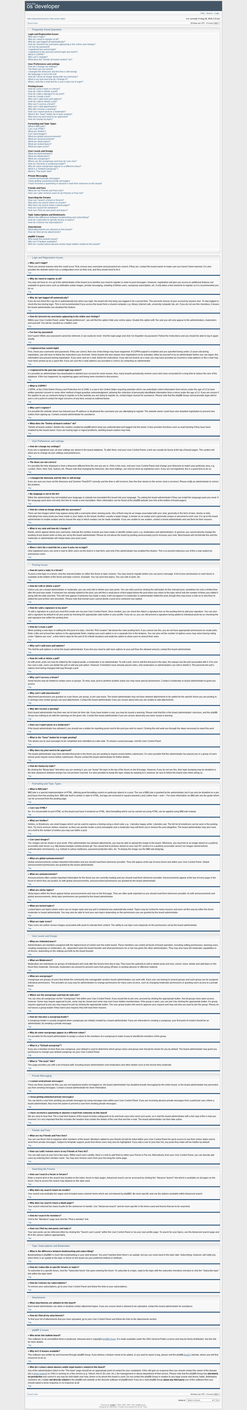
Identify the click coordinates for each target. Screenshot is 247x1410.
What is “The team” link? (40, 171)
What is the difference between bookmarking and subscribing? (58, 217)
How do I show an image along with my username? (53, 76)
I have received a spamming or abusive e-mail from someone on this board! (65, 183)
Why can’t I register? (38, 57)
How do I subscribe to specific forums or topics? (51, 220)
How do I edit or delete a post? (43, 91)
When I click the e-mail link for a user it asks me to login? (55, 82)
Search (209, 13)
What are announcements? (41, 139)
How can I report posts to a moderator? (47, 111)
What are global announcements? (44, 136)
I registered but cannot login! (42, 49)
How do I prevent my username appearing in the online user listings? (61, 44)
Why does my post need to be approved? (48, 116)
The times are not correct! (40, 69)
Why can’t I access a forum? (41, 104)
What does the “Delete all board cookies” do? (50, 59)
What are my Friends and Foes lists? (46, 190)
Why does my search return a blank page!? (49, 205)
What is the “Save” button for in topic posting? (50, 114)
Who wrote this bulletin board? (43, 239)
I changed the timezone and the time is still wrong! (52, 71)
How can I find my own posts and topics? (48, 210)
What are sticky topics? (39, 141)
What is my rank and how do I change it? (48, 79)
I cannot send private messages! (44, 178)
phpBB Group (109, 1339)
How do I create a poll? (39, 96)
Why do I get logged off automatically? (46, 42)
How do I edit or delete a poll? (42, 101)
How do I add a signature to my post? (46, 94)
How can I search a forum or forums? (46, 200)
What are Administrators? (40, 153)
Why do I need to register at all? (43, 39)
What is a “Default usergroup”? (43, 169)
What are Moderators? (39, 156)
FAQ (203, 13)
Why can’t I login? (36, 36)
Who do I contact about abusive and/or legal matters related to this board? (64, 244)
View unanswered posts (37, 19)
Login (216, 13)
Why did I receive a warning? (42, 109)
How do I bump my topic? (40, 119)
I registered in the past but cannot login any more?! (53, 52)
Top (29, 273)
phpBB (112, 1405)
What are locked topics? (40, 144)
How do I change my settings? (43, 66)
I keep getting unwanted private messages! (49, 181)
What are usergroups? (39, 158)
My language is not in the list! (42, 74)
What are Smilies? (37, 131)
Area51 (187, 1355)
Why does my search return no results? (47, 202)
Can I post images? (37, 134)
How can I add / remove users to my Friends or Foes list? (55, 193)
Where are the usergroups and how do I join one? (52, 161)
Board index (33, 23)
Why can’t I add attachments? (42, 106)
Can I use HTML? (36, 129)
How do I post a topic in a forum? (44, 89)
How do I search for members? (43, 207)
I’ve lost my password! (39, 47)
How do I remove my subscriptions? (45, 222)
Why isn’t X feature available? (42, 241)
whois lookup (39, 1373)
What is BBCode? (36, 126)
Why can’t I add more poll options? (45, 99)
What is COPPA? (36, 54)
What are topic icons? (38, 146)
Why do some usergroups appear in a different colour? (54, 166)
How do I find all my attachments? (44, 232)
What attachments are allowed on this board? (50, 229)
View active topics (57, 19)
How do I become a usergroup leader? (47, 164)
